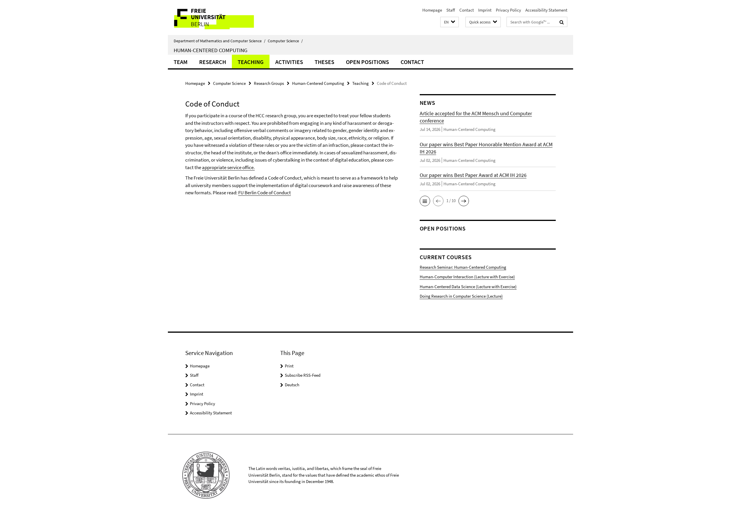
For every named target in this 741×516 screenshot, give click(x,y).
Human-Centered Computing (210, 50)
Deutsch (292, 384)
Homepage (432, 10)
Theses (324, 61)
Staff (450, 10)
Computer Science (285, 41)
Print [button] (289, 366)
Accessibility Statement (546, 10)
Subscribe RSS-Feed (302, 375)
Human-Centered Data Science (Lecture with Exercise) (468, 286)
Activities (289, 61)
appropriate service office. (228, 167)
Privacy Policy (508, 10)
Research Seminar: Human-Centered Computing (463, 267)
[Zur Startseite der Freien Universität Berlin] (216, 17)
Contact (466, 10)
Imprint (484, 10)
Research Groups (269, 83)
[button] (449, 22)
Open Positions (367, 61)
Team (181, 61)
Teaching (251, 61)
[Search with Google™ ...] (561, 22)
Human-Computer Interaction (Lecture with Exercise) (467, 276)
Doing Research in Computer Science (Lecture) (461, 296)
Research (212, 61)
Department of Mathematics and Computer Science (219, 41)
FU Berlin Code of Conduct (264, 192)
